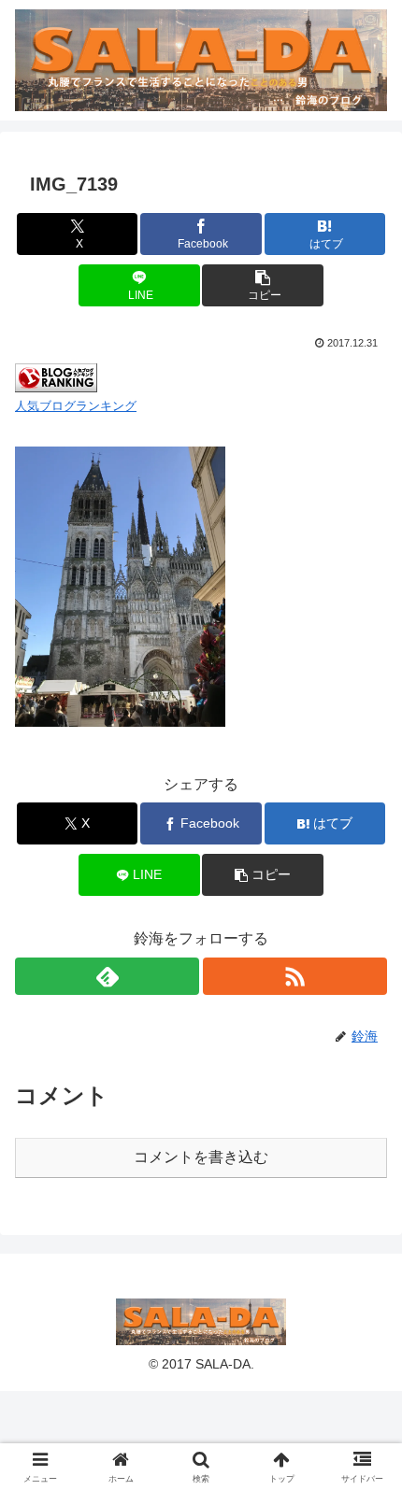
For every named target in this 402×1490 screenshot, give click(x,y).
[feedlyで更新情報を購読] (107, 976)
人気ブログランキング (75, 406)
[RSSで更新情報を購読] (295, 976)
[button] (262, 285)
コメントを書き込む (201, 1157)
